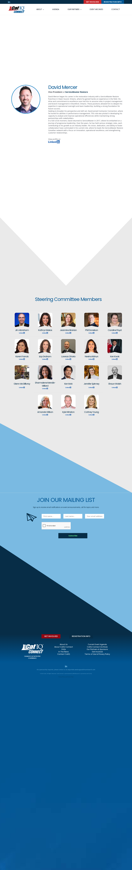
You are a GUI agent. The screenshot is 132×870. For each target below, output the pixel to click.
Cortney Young (91, 412)
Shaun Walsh (114, 383)
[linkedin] (9, 2)
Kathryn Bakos (45, 330)
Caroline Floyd (114, 330)
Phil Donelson (91, 330)
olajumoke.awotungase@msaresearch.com (81, 669)
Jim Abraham (22, 330)
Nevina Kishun (91, 356)
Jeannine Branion (68, 330)
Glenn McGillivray (22, 383)
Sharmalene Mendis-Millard (45, 384)
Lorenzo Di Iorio (68, 356)
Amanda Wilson (45, 412)
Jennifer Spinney (91, 383)
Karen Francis (21, 356)
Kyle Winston (68, 412)
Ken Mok (68, 383)
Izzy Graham (45, 356)
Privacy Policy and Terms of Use (65, 676)
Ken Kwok (114, 356)
